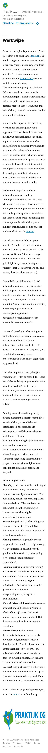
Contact (37, 743)
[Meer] (37, 23)
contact (17, 694)
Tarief (28, 743)
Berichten (7, 746)
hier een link (26, 78)
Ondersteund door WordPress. (26, 740)
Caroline (8, 23)
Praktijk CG (10, 11)
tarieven (35, 55)
